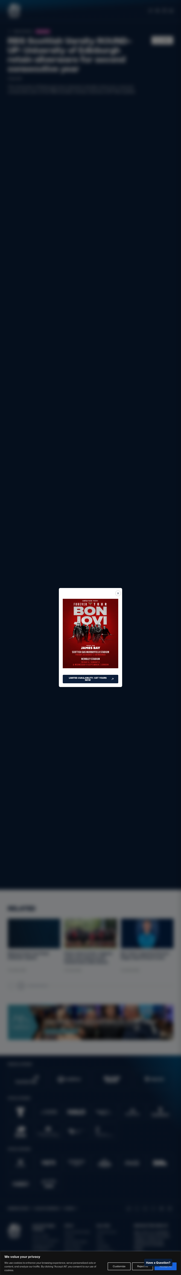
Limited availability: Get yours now (88, 679)
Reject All (142, 1266)
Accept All (165, 1266)
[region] (90, 1263)
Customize (119, 1266)
